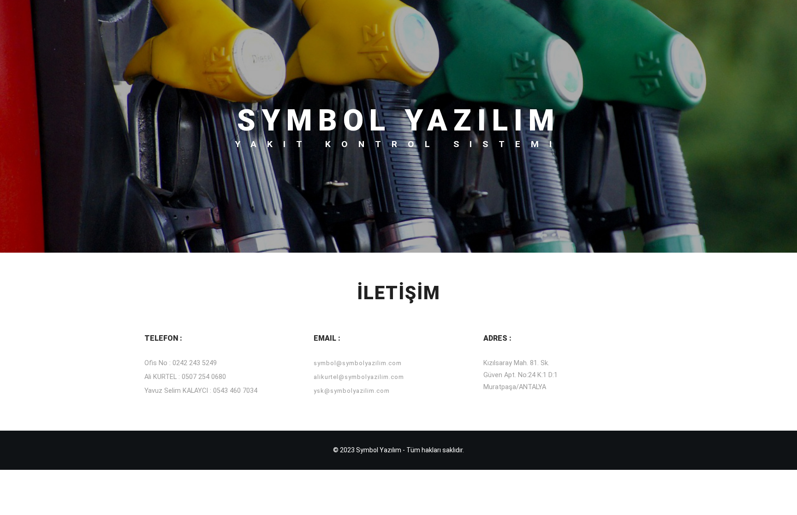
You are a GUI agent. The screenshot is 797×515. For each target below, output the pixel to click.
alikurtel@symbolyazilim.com (359, 376)
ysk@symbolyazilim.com (352, 390)
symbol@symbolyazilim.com (358, 363)
